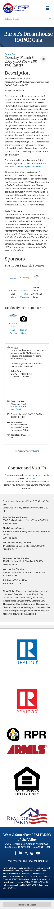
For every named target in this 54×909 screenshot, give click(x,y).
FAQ (9, 860)
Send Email (16, 409)
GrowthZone (33, 450)
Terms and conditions (37, 860)
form (43, 163)
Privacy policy (19, 860)
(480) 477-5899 (18, 406)
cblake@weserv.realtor (30, 166)
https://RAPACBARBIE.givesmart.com (23, 81)
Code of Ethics (9, 888)
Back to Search (11, 54)
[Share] (43, 59)
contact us (30, 478)
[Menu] (47, 8)
